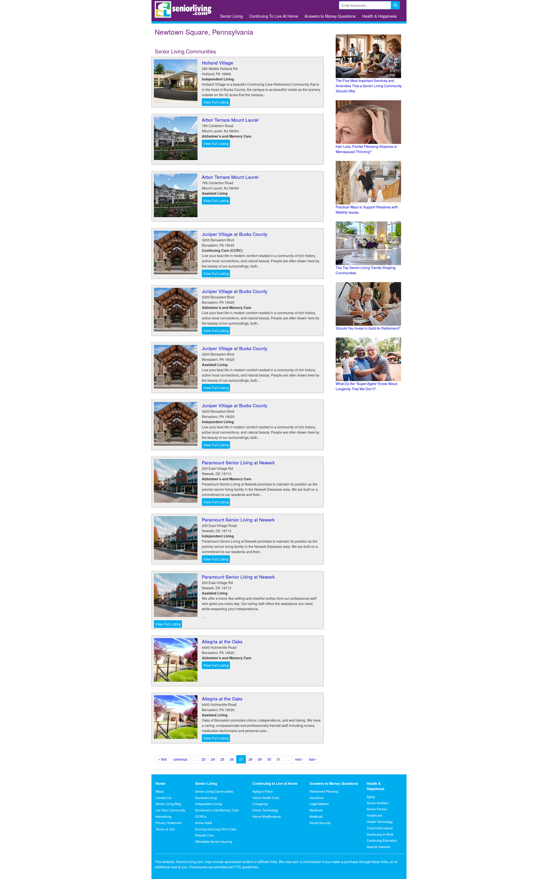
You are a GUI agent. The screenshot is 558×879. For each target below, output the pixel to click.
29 (260, 759)
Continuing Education (382, 840)
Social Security (320, 822)
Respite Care (204, 835)
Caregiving (260, 803)
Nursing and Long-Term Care (215, 829)
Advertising (163, 816)
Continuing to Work (380, 834)
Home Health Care (265, 797)
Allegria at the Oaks (222, 641)
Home (160, 783)
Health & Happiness (379, 16)
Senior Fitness (377, 809)
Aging (371, 796)
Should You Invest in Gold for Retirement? (368, 328)
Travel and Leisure (380, 828)
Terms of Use (165, 829)
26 (232, 759)
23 (204, 759)
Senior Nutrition (377, 803)
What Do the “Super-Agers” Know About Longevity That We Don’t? (366, 386)
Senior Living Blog (168, 803)
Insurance (317, 797)
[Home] (185, 9)
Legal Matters (319, 803)
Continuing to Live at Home (275, 783)
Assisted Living (206, 797)
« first (162, 759)
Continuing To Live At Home (273, 16)
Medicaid (316, 816)
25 (222, 759)
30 (269, 759)
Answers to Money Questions (330, 16)
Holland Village (217, 62)
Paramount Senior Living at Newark (238, 462)
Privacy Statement (168, 822)
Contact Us (163, 797)
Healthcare (374, 815)
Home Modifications (266, 816)
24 (213, 759)
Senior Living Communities (214, 791)
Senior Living (231, 16)
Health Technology (380, 821)
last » (313, 759)
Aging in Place (262, 791)
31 (279, 759)
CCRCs (200, 816)
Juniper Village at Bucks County (234, 234)
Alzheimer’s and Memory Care (217, 810)
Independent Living (208, 803)
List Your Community (170, 810)
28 (250, 759)
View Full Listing (216, 102)
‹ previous (179, 759)
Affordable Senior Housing (213, 841)
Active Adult (203, 822)
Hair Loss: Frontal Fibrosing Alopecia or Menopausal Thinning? (366, 149)
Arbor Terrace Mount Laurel (230, 119)
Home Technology (265, 810)
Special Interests (378, 846)
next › (299, 759)
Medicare (316, 810)
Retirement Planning (324, 791)
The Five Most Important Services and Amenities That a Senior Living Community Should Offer (369, 86)
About (159, 791)
